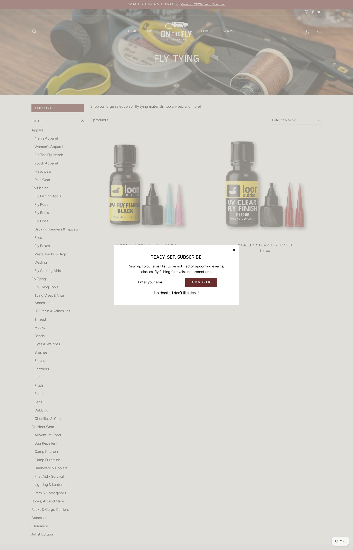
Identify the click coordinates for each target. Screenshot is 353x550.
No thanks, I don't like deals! (176, 293)
